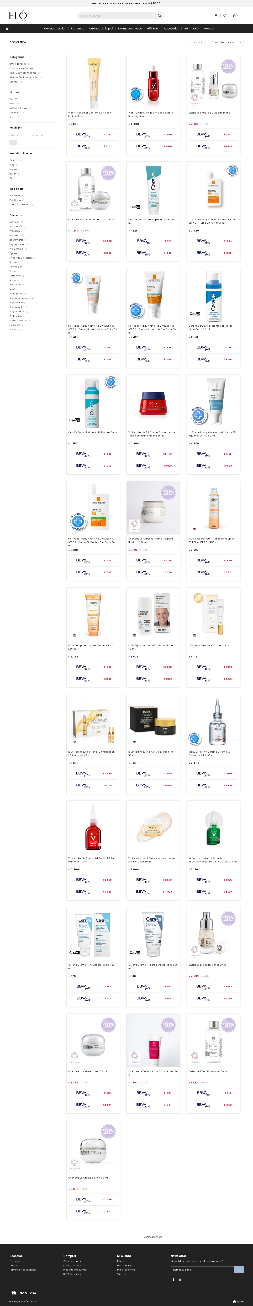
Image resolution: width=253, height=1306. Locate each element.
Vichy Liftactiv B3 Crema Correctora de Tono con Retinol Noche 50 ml (152, 434)
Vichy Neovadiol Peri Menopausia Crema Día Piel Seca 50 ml (152, 860)
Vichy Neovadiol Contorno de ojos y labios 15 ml (90, 114)
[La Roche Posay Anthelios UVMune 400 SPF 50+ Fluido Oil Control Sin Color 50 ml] (93, 507)
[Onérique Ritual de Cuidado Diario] (213, 82)
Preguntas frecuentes (75, 1269)
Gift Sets (153, 28)
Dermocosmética (130, 28)
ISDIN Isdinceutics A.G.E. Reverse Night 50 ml (151, 753)
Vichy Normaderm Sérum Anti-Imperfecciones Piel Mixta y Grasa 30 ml (213, 860)
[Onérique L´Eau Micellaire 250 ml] (213, 1040)
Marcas (209, 28)
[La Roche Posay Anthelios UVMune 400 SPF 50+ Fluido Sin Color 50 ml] (213, 188)
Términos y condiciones (22, 1269)
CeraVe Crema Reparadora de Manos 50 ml (153, 966)
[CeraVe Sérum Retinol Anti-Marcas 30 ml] (93, 401)
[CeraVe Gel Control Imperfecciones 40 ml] (153, 188)
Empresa (14, 1261)
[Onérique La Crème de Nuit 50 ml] (93, 1147)
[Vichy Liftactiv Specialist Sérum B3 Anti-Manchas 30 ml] (93, 827)
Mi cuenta (122, 1261)
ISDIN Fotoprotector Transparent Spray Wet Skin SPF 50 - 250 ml (212, 540)
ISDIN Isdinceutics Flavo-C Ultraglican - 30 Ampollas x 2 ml (92, 753)
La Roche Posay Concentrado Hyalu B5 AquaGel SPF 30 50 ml (212, 434)
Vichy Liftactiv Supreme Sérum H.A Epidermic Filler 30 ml (209, 753)
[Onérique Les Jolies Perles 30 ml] (213, 933)
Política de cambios (74, 1265)
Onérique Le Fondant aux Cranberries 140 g (153, 1073)
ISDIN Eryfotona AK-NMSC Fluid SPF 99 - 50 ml (152, 647)
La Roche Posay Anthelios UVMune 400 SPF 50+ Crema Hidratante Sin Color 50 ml (152, 329)
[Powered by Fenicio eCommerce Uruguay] (238, 1301)
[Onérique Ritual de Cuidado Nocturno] (93, 188)
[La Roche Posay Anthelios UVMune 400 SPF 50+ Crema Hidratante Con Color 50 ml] (93, 295)
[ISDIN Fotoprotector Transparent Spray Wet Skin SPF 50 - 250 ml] (213, 507)
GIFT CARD (191, 28)
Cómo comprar (72, 1261)
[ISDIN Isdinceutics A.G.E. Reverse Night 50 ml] (153, 721)
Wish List (121, 1274)
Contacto (14, 1265)
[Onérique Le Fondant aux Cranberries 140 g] (153, 1040)
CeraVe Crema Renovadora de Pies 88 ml (91, 966)
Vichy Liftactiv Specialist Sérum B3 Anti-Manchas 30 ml (92, 860)
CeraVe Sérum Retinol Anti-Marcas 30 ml (93, 432)
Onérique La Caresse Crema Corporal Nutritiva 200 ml (151, 540)
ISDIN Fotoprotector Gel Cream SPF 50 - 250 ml (91, 647)
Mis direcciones (126, 1269)
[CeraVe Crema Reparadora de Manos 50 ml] (153, 933)
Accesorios (171, 28)
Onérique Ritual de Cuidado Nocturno (91, 219)
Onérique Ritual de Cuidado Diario (209, 112)
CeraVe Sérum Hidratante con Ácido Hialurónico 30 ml (211, 327)
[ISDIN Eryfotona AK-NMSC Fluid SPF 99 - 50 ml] (153, 614)
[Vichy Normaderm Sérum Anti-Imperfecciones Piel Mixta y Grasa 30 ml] (213, 827)
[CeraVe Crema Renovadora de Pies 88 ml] (93, 933)
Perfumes (77, 28)
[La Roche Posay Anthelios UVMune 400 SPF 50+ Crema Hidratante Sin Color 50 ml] (153, 295)
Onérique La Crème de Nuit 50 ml (88, 1177)
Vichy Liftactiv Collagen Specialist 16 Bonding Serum (150, 114)
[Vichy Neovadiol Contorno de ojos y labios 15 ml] (93, 82)
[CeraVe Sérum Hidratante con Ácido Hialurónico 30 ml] (213, 295)
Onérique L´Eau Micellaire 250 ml (208, 1071)
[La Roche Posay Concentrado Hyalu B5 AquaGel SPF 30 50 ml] (213, 401)
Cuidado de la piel (101, 28)
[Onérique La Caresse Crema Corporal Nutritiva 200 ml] (153, 507)
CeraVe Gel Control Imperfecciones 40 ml (151, 221)
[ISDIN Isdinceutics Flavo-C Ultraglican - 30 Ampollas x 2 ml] (93, 721)
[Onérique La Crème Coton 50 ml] (93, 1040)
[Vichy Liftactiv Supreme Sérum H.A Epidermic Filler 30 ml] (213, 721)
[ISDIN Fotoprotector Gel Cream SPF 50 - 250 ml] (93, 614)
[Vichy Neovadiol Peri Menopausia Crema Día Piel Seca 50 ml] (153, 827)
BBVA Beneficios (72, 1274)
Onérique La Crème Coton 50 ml (87, 1071)
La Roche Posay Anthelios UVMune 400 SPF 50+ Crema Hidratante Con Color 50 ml (92, 329)
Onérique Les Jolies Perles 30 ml (208, 964)
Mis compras (124, 1265)
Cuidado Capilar (55, 28)
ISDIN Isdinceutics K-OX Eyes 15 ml (209, 645)
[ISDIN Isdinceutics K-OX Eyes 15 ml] (213, 614)
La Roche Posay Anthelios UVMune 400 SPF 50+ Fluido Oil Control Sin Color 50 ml (91, 542)
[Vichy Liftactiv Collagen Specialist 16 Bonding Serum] (153, 82)
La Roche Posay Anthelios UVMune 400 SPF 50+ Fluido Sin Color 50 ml (212, 221)
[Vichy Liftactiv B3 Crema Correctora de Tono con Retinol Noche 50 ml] (153, 401)
